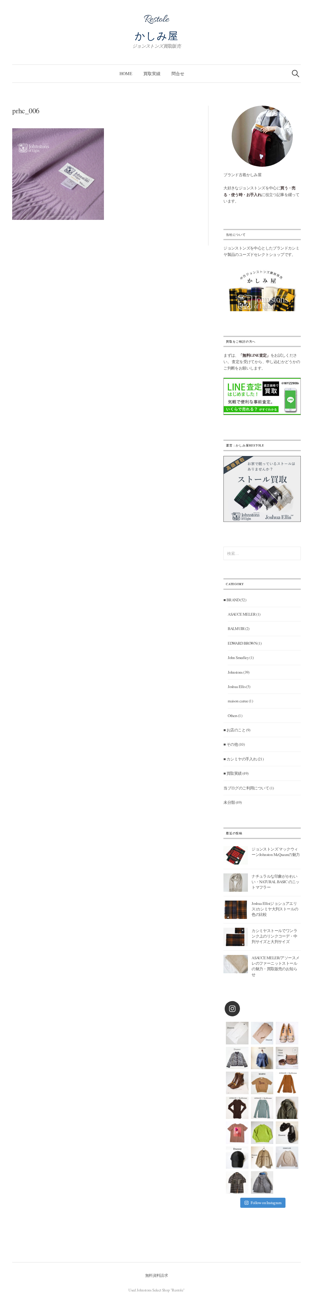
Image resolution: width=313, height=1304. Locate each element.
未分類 (229, 802)
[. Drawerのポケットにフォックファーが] (237, 1182)
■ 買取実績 (232, 773)
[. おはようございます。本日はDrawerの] (237, 1157)
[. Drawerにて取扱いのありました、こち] (262, 1083)
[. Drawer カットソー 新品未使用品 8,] (237, 1033)
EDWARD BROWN (242, 643)
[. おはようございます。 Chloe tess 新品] (287, 1058)
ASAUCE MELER (242, 614)
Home (126, 73)
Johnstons (235, 672)
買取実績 (151, 73)
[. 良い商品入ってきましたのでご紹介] (287, 1108)
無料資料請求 (156, 1275)
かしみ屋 (157, 35)
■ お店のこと (234, 730)
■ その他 (230, 744)
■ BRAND (231, 600)
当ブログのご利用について (246, 788)
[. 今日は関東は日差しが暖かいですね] (262, 1132)
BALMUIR (236, 628)
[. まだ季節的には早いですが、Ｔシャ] (237, 1132)
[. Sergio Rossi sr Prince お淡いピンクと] (287, 1033)
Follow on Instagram (266, 1202)
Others (232, 715)
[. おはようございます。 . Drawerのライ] (262, 1157)
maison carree (238, 701)
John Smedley (238, 657)
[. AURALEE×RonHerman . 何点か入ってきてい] (287, 1083)
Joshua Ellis (236, 686)
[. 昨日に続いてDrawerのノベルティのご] (287, 1132)
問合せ (177, 73)
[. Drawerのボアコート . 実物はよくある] (262, 1182)
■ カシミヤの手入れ (240, 759)
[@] (241, 1008)
